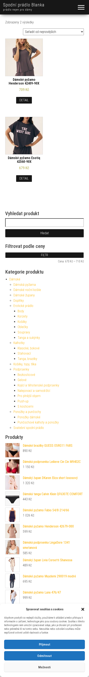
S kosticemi (25, 406)
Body (21, 311)
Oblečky (23, 327)
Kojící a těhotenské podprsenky (38, 385)
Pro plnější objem (29, 396)
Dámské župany (24, 295)
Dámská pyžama (24, 285)
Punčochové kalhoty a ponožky (38, 422)
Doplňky (18, 301)
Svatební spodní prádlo (28, 428)
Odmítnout (44, 656)
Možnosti (44, 667)
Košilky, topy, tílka (24, 364)
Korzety (23, 316)
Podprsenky (21, 369)
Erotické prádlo (23, 306)
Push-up (23, 401)
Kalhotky (19, 343)
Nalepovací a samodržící (34, 391)
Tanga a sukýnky (29, 338)
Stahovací (24, 353)
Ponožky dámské (29, 417)
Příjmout (44, 644)
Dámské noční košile (27, 290)
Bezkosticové (26, 375)
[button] (83, 609)
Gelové (22, 380)
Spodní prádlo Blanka (23, 4)
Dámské (14, 279)
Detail (24, 100)
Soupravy (24, 332)
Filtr (44, 255)
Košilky (22, 322)
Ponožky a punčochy (27, 412)
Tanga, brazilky (27, 359)
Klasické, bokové (29, 348)
